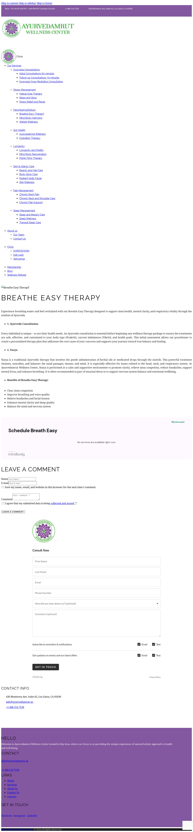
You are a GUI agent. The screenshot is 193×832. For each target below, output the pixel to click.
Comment (6, 499)
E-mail (5, 482)
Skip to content (9, 3)
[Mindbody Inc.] (37, 677)
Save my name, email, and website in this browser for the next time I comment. (50, 487)
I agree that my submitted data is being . (41, 503)
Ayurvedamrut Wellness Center (17, 829)
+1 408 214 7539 (15, 707)
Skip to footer (44, 3)
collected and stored (62, 503)
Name (4, 478)
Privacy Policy (155, 677)
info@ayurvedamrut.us (19, 701)
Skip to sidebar (27, 3)
